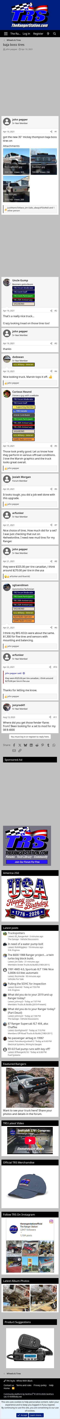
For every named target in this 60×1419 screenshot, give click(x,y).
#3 (56, 343)
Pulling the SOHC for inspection (27, 983)
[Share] (51, 131)
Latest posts (10, 928)
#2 (56, 310)
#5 (56, 445)
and (20, 576)
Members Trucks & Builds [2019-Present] (27, 1004)
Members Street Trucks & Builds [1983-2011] (28, 964)
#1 (56, 131)
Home (7, 1388)
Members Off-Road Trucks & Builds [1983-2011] (30, 1033)
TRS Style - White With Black (19, 1380)
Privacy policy (40, 1385)
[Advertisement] (30, 82)
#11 (55, 717)
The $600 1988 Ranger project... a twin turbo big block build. (31, 956)
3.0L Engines (14, 950)
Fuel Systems (14, 1055)
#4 (56, 371)
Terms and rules (23, 1385)
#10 (55, 667)
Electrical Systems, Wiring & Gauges (25, 1044)
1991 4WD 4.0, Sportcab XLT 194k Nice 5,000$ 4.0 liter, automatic (31, 971)
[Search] (54, 34)
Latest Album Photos (16, 1281)
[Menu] (6, 33)
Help (51, 1385)
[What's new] (48, 34)
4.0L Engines (14, 990)
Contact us (9, 1385)
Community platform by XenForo (29, 1395)
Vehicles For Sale (16, 979)
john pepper (11, 49)
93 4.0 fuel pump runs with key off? (29, 1049)
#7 (56, 525)
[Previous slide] (7, 1298)
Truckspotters (16, 933)
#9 (56, 627)
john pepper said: (13, 673)
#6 (56, 489)
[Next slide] (52, 1298)
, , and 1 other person (31, 209)
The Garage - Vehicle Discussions (23, 939)
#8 (56, 561)
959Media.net (15, 1396)
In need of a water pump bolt (25, 944)
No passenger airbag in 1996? (26, 1038)
